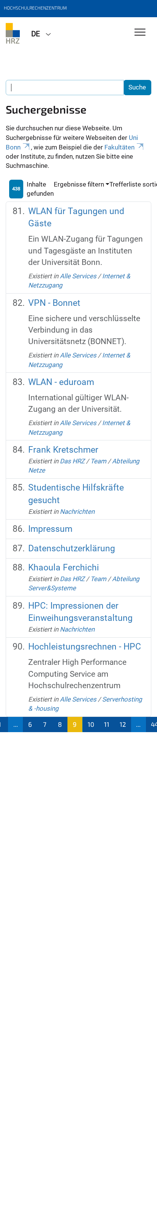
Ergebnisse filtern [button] (79, 184)
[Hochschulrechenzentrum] (13, 33)
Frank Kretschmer (63, 450)
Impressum (50, 529)
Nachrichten (77, 511)
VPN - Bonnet (54, 303)
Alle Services (78, 276)
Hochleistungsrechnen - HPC (84, 647)
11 (106, 724)
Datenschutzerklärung (71, 548)
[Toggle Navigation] (140, 33)
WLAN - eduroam (61, 382)
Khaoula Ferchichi (63, 567)
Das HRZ (72, 461)
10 (91, 724)
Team (98, 461)
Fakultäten (119, 147)
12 (123, 724)
